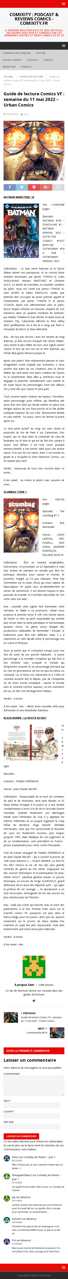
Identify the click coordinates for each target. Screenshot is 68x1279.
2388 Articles (45, 985)
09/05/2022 (12, 114)
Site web (9, 1122)
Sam (26, 114)
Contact (48, 59)
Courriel (8, 1111)
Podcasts (32, 59)
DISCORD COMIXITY (12, 59)
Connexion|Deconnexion (16, 53)
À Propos (26, 66)
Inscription (9, 66)
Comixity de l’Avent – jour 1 (39, 1157)
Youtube (41, 53)
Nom (7, 1100)
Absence (25, 1197)
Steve (15, 1157)
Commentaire (12, 1073)
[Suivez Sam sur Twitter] (34, 1000)
